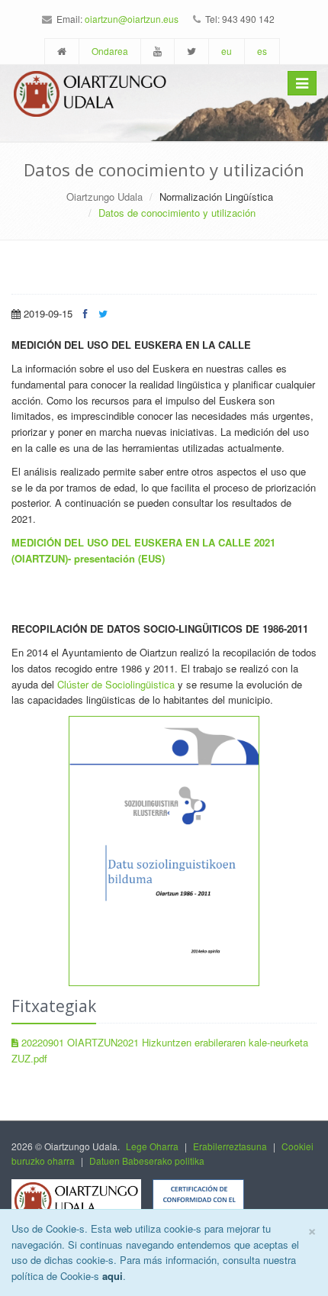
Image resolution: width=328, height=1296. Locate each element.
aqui (112, 1276)
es (262, 50)
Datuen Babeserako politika (146, 1160)
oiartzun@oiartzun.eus (131, 18)
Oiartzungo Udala (104, 196)
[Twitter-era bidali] (103, 313)
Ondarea (110, 50)
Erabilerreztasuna (230, 1146)
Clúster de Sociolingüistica (116, 684)
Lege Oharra (152, 1146)
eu (226, 50)
